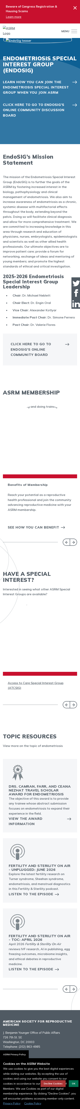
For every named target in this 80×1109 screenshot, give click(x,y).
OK (73, 1083)
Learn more (13, 17)
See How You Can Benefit (33, 527)
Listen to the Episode (31, 894)
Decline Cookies (53, 1083)
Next (73, 542)
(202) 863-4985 (29, 1046)
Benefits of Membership (28, 485)
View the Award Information (26, 821)
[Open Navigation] (73, 31)
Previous (66, 542)
